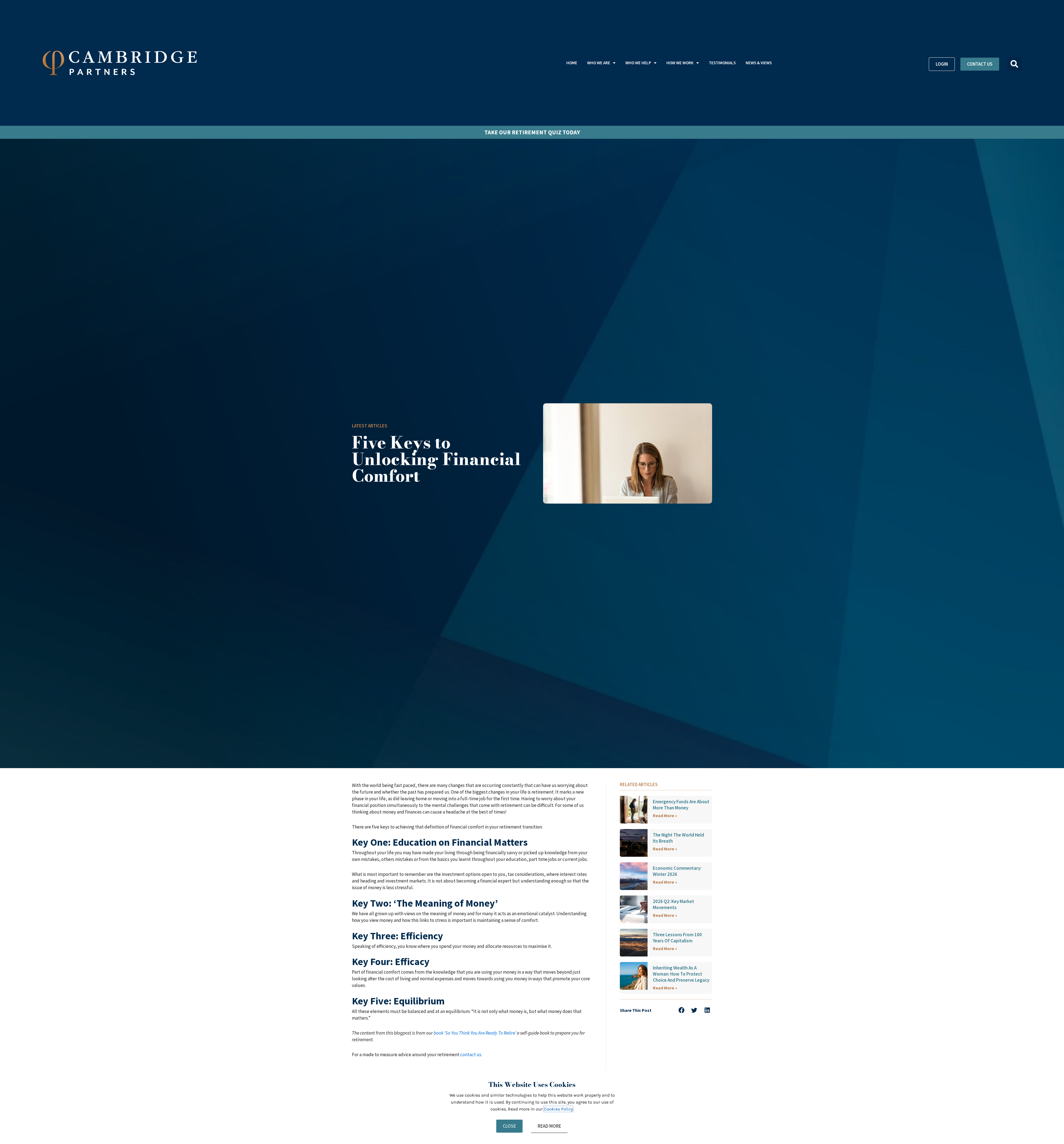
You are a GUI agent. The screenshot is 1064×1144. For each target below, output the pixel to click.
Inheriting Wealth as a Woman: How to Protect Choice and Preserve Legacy (681, 974)
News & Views (759, 62)
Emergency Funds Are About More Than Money (681, 805)
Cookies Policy (558, 1109)
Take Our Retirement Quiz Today (532, 132)
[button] (1014, 64)
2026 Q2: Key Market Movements (673, 904)
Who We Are (598, 62)
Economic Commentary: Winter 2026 (677, 871)
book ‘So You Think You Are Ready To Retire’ (475, 1033)
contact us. (471, 1054)
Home (571, 62)
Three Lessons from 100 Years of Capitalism (677, 938)
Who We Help (638, 62)
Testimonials (722, 62)
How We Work (680, 62)
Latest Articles (369, 426)
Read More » (665, 815)
